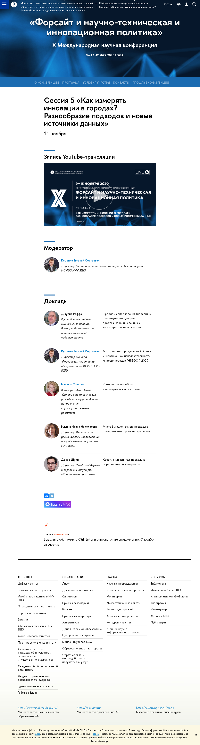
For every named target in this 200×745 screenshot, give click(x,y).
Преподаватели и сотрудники (37, 606)
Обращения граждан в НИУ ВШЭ (35, 627)
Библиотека (158, 583)
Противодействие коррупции (37, 642)
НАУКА (112, 577)
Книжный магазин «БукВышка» (169, 596)
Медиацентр (159, 609)
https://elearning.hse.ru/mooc (155, 708)
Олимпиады (69, 596)
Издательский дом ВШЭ (166, 590)
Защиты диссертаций (120, 609)
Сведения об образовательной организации (38, 668)
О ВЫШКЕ (25, 577)
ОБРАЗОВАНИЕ (73, 577)
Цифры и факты (28, 583)
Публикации (158, 622)
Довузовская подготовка (78, 590)
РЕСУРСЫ (158, 577)
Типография (158, 603)
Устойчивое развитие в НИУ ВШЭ (36, 598)
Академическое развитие (123, 616)
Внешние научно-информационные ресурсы (123, 630)
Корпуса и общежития (32, 613)
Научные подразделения (122, 583)
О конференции (46, 82)
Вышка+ (67, 609)
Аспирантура (70, 622)
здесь (37, 733)
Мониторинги (115, 596)
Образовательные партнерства (82, 648)
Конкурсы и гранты (119, 622)
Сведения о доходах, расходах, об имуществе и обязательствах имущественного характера (36, 654)
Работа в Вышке (28, 692)
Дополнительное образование (82, 629)
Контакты (121, 82)
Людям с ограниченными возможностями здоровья (34, 677)
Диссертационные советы (123, 603)
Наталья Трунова (72, 384)
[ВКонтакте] (46, 495)
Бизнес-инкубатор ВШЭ (77, 642)
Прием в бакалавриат (75, 603)
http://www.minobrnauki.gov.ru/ (37, 708)
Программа (70, 82)
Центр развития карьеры (78, 635)
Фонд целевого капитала (34, 636)
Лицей (66, 583)
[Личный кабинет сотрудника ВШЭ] (186, 4)
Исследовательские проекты (125, 590)
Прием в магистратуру (76, 616)
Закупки (23, 619)
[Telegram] (51, 495)
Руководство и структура (34, 590)
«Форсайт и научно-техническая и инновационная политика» (104, 27)
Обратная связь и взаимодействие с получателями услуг (75, 658)
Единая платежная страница (35, 686)
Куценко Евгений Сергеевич (80, 260)
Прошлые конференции (151, 82)
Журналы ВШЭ (160, 616)
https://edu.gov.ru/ (89, 708)
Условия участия (96, 82)
